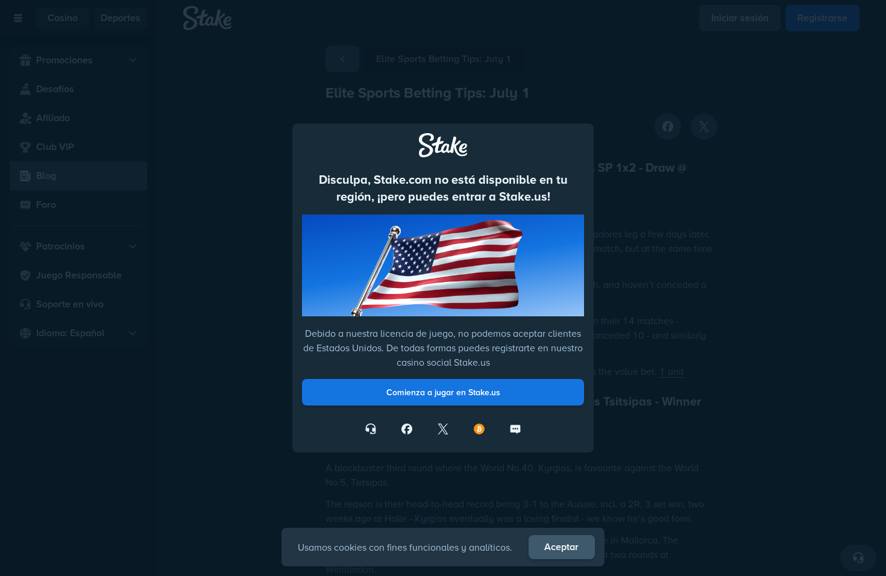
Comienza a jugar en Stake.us (443, 392)
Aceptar (561, 547)
